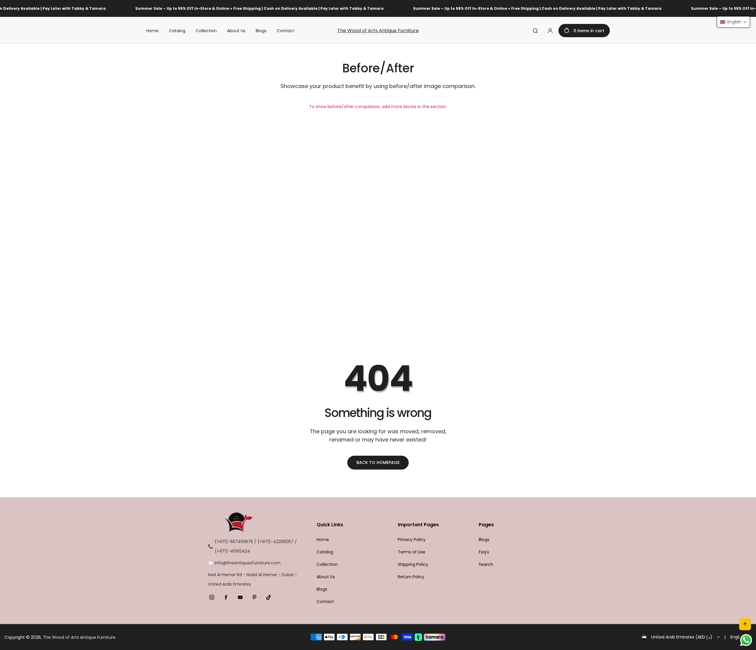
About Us (236, 31)
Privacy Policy (412, 540)
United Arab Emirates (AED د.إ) (681, 637)
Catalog (177, 31)
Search (486, 564)
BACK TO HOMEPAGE (378, 462)
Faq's (484, 552)
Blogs (261, 31)
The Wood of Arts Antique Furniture (378, 30)
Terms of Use (411, 552)
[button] (733, 22)
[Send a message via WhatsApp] (746, 640)
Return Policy (411, 577)
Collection (206, 31)
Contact (285, 31)
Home (152, 31)
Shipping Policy (413, 564)
